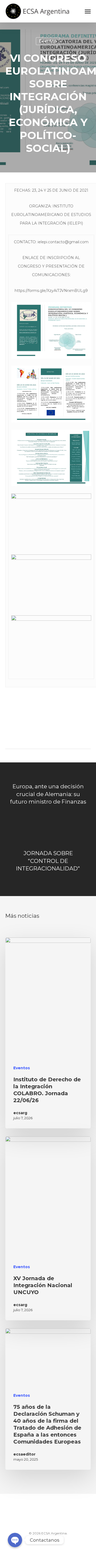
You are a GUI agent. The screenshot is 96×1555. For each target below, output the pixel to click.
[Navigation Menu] (88, 11)
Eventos (48, 41)
